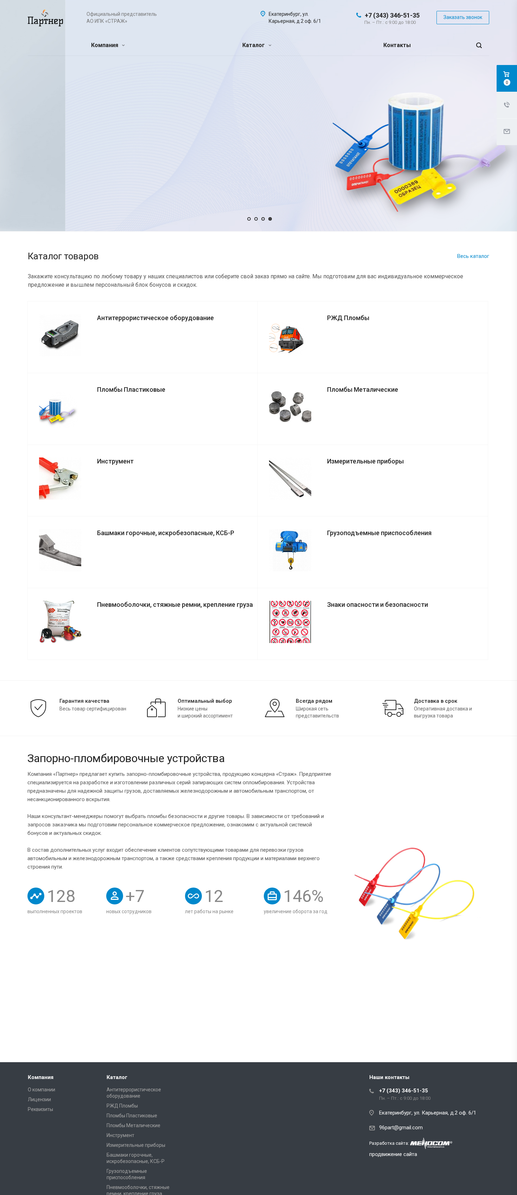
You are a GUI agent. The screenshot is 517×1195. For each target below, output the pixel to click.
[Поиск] (479, 45)
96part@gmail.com (401, 1127)
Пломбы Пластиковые (132, 1115)
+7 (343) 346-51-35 (392, 15)
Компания (105, 45)
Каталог (254, 45)
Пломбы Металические (133, 1125)
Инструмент (120, 1135)
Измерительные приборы (136, 1145)
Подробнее (71, 133)
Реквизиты (40, 1109)
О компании (41, 1089)
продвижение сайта (393, 1154)
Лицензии (39, 1099)
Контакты (397, 45)
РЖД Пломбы (122, 1106)
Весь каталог (473, 256)
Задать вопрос (131, 133)
